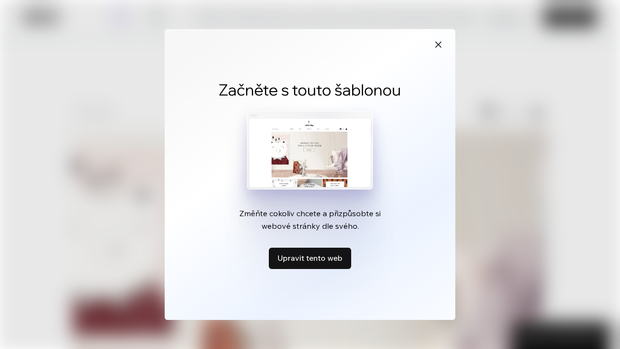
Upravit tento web (310, 258)
